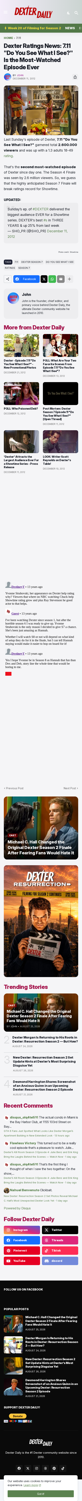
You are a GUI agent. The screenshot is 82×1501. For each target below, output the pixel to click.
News (70, 28)
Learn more (31, 1485)
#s (45, 220)
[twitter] (27, 1468)
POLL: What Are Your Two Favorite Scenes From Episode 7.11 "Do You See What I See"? (59, 366)
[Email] (61, 279)
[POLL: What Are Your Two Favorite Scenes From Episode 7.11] (60, 345)
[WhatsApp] (52, 279)
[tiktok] (62, 1468)
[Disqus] (41, 628)
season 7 (24, 267)
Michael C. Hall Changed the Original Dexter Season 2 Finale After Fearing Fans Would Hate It (51, 1320)
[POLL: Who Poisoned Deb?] (21, 393)
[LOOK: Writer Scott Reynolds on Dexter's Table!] (60, 441)
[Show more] (69, 279)
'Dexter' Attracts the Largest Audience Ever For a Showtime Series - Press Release (21, 462)
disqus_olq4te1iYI (24, 1117)
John (26, 294)
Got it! (40, 1493)
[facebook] (19, 1468)
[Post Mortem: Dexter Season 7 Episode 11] (60, 393)
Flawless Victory (23, 1143)
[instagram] (36, 1468)
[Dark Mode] (68, 13)
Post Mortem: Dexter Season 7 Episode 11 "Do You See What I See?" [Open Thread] (58, 414)
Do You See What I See (60, 262)
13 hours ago (62, 1135)
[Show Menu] (5, 12)
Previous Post (14, 788)
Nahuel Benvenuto (24, 1190)
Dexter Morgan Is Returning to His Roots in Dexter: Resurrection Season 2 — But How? (45, 1039)
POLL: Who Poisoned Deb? (21, 408)
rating (8, 156)
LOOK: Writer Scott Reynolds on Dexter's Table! (57, 460)
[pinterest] (54, 1468)
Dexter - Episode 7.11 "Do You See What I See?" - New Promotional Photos (20, 364)
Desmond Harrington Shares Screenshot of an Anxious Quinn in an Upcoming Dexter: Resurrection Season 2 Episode (44, 1086)
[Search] (77, 13)
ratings (10, 267)
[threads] (45, 1468)
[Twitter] (44, 279)
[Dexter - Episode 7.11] (21, 345)
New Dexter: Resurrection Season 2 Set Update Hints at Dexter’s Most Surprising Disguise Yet (44, 1061)
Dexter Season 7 (32, 262)
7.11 (18, 38)
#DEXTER (40, 209)
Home (8, 38)
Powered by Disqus (17, 1208)
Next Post (70, 788)
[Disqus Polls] (41, 528)
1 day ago (71, 1156)
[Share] (75, 77)
